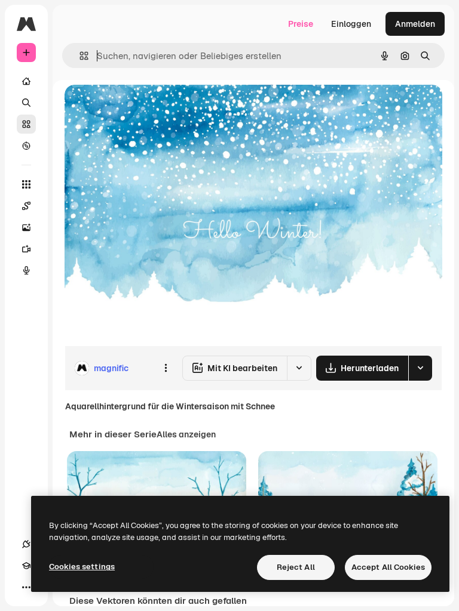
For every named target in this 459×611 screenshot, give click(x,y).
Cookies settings (82, 566)
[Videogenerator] (26, 248)
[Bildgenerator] (26, 227)
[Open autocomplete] (79, 55)
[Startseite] (26, 81)
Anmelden (415, 23)
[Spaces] (26, 205)
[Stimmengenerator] (26, 270)
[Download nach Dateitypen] (420, 368)
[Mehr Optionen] (166, 368)
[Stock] (26, 124)
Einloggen (351, 23)
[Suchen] (26, 102)
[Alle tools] (26, 184)
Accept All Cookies (388, 567)
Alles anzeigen (186, 434)
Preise (300, 23)
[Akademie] (26, 565)
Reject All (296, 567)
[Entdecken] (26, 145)
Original (141, 107)
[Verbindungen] (26, 544)
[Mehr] (26, 587)
